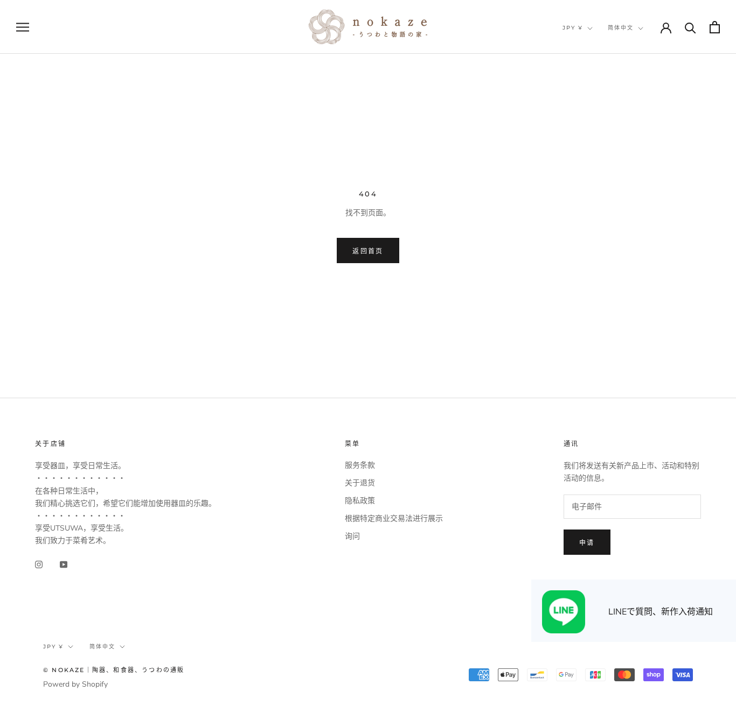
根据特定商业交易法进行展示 (394, 518)
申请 (587, 543)
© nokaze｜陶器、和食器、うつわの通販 (113, 670)
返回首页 (368, 251)
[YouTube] (63, 563)
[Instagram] (39, 563)
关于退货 (360, 483)
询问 (352, 536)
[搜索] (690, 27)
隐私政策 (360, 501)
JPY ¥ (573, 27)
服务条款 (360, 465)
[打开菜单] (22, 27)
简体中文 (621, 27)
